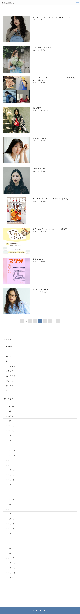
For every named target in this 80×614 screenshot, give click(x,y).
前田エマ (9, 385)
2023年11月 (10, 568)
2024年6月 (10, 533)
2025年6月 (10, 474)
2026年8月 (10, 406)
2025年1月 (10, 499)
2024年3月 (10, 548)
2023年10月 (10, 572)
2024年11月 (10, 509)
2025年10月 (10, 455)
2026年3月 (10, 430)
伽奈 (8, 361)
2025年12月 (10, 445)
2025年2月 (10, 494)
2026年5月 (10, 421)
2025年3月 (10, 489)
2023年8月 (10, 582)
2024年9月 (10, 519)
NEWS (9, 346)
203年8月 (10, 592)
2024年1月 (10, 558)
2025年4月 (10, 484)
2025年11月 (10, 450)
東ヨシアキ (10, 376)
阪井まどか (10, 371)
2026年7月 (10, 411)
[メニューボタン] (77, 2)
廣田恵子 (9, 381)
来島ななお (10, 366)
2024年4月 (10, 543)
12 (58, 321)
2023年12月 (10, 563)
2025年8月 (10, 465)
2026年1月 (10, 440)
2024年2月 (10, 553)
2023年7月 (10, 587)
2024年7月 (10, 528)
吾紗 (8, 351)
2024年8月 (10, 523)
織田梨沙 (9, 356)
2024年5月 (10, 538)
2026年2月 (10, 435)
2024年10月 (10, 514)
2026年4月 (10, 426)
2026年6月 (10, 416)
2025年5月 (10, 479)
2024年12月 (10, 504)
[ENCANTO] (8, 2)
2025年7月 (10, 470)
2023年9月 (10, 577)
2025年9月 (10, 460)
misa (8, 390)
